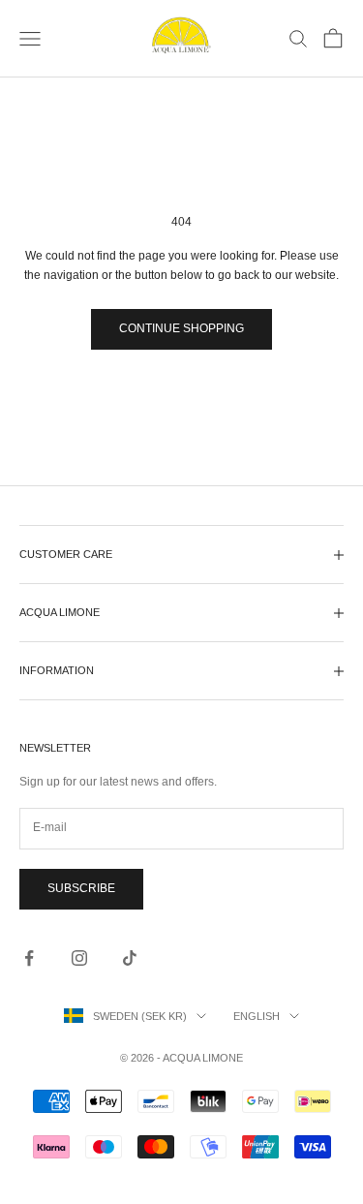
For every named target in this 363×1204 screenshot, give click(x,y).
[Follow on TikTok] (129, 958)
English (256, 1016)
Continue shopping (181, 328)
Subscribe (81, 888)
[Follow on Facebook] (29, 958)
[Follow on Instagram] (79, 958)
